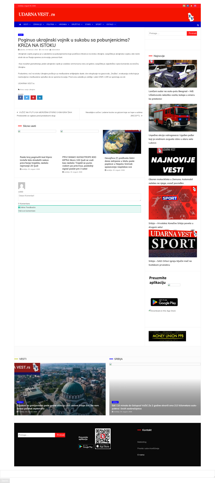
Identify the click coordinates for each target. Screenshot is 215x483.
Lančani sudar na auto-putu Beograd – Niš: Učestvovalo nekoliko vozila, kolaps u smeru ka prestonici (172, 95)
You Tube (191, 6)
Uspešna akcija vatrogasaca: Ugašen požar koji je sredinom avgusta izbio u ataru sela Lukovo (171, 139)
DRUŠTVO (76, 24)
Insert (5, 480)
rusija (26, 89)
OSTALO (110, 24)
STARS (88, 24)
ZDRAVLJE (37, 24)
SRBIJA (20, 402)
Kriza (22, 89)
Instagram (195, 6)
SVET (21, 35)
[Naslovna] (20, 24)
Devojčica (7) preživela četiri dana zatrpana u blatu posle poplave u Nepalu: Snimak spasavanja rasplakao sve (119, 162)
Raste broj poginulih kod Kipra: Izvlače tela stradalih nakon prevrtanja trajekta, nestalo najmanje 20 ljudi (36, 161)
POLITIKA (50, 24)
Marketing (141, 442)
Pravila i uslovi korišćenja (148, 448)
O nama (140, 454)
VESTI (25, 24)
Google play (184, 6)
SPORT (99, 24)
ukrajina (32, 89)
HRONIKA (63, 24)
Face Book (188, 6)
